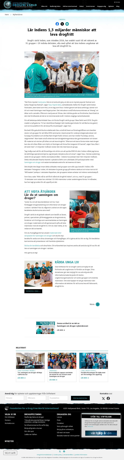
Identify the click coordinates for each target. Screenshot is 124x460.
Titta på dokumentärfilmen (37, 421)
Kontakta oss (9, 423)
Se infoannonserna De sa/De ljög (36, 425)
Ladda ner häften (30, 434)
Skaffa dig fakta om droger (34, 417)
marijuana (42, 102)
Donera (7, 420)
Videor (81, 6)
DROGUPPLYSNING (32, 414)
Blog (117, 6)
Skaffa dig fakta (55, 6)
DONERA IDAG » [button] (33, 291)
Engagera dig (101, 6)
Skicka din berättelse (32, 245)
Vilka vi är (44, 6)
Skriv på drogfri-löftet (65, 426)
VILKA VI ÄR (10, 414)
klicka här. (90, 426)
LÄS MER (60, 330)
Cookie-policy (57, 455)
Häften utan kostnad (70, 6)
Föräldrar (60, 423)
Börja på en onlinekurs (65, 429)
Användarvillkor (68, 455)
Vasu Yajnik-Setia (54, 105)
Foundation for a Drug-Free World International (34, 408)
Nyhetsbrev (17, 14)
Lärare (59, 417)
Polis (58, 420)
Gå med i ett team (63, 432)
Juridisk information (81, 455)
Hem (7, 14)
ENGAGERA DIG (64, 414)
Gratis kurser (90, 6)
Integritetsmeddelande (44, 455)
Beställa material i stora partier (68, 436)
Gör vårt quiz (29, 431)
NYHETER (9, 441)
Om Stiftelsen (10, 417)
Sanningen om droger (32, 162)
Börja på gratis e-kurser (33, 428)
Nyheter (111, 6)
